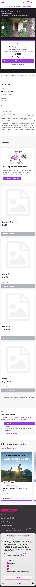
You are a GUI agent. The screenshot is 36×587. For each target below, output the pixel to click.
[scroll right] (32, 27)
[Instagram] (10, 518)
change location (27, 6)
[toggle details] (31, 500)
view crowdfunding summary (18, 67)
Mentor (6, 326)
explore (13, 448)
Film (3, 100)
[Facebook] (2, 518)
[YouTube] (8, 518)
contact (10, 94)
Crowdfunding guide (26, 419)
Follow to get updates (11, 433)
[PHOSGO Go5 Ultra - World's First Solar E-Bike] (16, 467)
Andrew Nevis (7, 13)
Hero (4, 378)
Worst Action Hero (11, 11)
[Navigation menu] (34, 2)
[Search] (19, 2)
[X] (5, 518)
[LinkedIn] (13, 518)
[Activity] (27, 2)
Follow (18, 60)
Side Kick (7, 274)
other (3, 108)
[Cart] (23, 2)
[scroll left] (3, 27)
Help (15, 419)
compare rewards (11, 178)
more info (4, 94)
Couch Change (10, 222)
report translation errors (15, 530)
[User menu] (30, 2)
